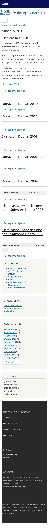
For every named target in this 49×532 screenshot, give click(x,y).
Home (4, 25)
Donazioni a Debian (11, 454)
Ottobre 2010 (10, 354)
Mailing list (9, 311)
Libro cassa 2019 (10, 84)
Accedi (5, 3)
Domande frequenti (13, 308)
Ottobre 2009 (10, 338)
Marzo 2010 (9, 351)
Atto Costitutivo (15, 271)
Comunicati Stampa (13, 305)
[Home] (23, 13)
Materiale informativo (12, 429)
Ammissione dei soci (17, 282)
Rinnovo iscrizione (16, 287)
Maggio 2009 (10, 335)
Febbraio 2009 (10, 332)
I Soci (10, 279)
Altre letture (8, 435)
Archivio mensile (18, 25)
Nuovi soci (13, 284)
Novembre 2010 (11, 357)
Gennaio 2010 (10, 345)
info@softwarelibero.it (24, 486)
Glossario (7, 417)
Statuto (11, 273)
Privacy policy (8, 513)
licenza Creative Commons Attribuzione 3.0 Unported (23, 509)
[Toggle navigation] (4, 20)
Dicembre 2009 (11, 342)
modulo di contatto (11, 483)
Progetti (6, 457)
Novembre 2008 (11, 329)
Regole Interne (15, 276)
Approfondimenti (10, 423)
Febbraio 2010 (10, 348)
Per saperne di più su (15, 90)
